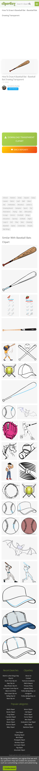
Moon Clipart (28, 709)
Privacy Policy (28, 686)
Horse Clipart (28, 717)
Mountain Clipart (19, 750)
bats (22, 222)
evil (11, 222)
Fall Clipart (28, 712)
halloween (11, 205)
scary (33, 198)
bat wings (6, 229)
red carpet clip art (11, 693)
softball (22, 219)
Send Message (13, 89)
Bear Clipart (28, 724)
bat (21, 212)
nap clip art (11, 683)
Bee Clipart (28, 719)
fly (31, 208)
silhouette (28, 212)
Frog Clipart (11, 714)
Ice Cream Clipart (19, 745)
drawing (29, 222)
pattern (12, 198)
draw (19, 198)
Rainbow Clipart (28, 727)
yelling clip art (10, 696)
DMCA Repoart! (20, 149)
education (6, 219)
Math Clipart (11, 709)
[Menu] (37, 4)
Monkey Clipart (19, 742)
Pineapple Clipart (19, 740)
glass (29, 201)
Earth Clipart (11, 719)
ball (23, 201)
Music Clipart (11, 722)
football (20, 215)
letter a (29, 205)
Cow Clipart (19, 732)
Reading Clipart (19, 735)
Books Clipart (10, 712)
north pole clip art (11, 681)
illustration (6, 212)
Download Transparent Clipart (20, 139)
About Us (28, 676)
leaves (5, 201)
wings (28, 215)
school (5, 198)
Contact (28, 678)
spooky (14, 219)
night (29, 219)
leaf (18, 201)
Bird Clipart (19, 737)
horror (12, 215)
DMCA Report (28, 683)
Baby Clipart (11, 727)
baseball (5, 226)
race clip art (11, 698)
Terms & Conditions (28, 681)
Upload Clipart (28, 688)
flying (15, 212)
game (13, 226)
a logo (5, 215)
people (30, 226)
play (16, 222)
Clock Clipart (28, 714)
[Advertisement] (19, 38)
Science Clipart (10, 724)
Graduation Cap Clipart (28, 722)
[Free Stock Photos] (8, 3)
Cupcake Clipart (11, 717)
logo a (5, 222)
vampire (18, 208)
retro (12, 201)
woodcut (21, 205)
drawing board (8, 208)
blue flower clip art (11, 686)
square (26, 198)
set (4, 205)
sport (25, 208)
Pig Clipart (19, 748)
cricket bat (21, 226)
